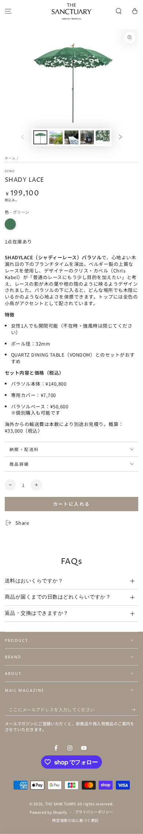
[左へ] (22, 137)
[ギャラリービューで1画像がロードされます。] (40, 137)
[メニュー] (8, 11)
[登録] (135, 709)
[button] (119, 11)
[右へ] (120, 137)
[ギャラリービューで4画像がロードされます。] (102, 137)
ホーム (10, 158)
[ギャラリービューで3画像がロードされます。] (71, 137)
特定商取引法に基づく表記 (75, 820)
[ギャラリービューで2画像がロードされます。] (56, 137)
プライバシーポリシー (94, 812)
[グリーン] (10, 224)
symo (10, 171)
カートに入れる (71, 504)
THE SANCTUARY (60, 803)
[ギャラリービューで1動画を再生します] (87, 137)
